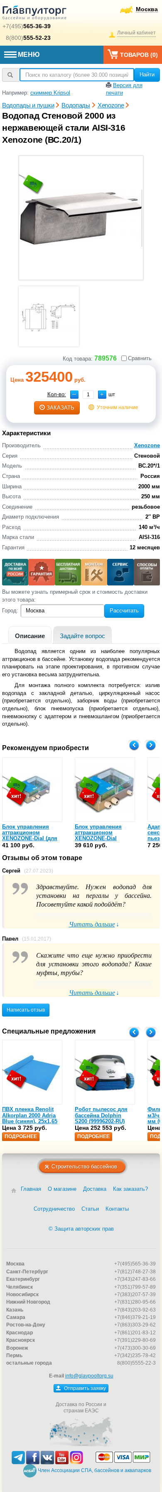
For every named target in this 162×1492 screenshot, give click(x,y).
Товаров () (139, 54)
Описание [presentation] (30, 635)
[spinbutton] (88, 394)
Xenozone (147, 445)
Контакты (117, 1209)
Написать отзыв (26, 1010)
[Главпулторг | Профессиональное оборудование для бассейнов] (34, 14)
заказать (60, 408)
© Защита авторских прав (81, 1229)
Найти (147, 74)
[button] (102, 394)
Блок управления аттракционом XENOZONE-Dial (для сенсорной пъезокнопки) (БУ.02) (29, 838)
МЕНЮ (29, 54)
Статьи (90, 1209)
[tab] (30, 635)
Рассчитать (124, 610)
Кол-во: (56, 394)
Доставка (94, 1189)
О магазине (62, 1189)
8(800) (28, 37)
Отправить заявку (84, 1388)
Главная (31, 1189)
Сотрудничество (54, 1209)
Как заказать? (130, 1189)
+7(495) (26, 26)
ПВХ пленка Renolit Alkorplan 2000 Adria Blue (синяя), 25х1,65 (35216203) (29, 1118)
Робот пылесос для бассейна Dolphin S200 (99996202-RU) (101, 1115)
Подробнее (21, 1136)
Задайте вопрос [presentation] (82, 635)
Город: (10, 610)
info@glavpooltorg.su (89, 1376)
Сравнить (140, 358)
